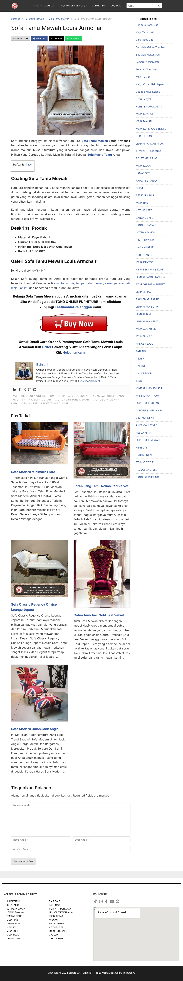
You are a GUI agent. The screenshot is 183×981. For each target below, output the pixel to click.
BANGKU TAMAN (146, 225)
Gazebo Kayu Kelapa (148, 91)
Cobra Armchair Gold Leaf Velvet (98, 615)
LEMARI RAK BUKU (147, 306)
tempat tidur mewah (89, 283)
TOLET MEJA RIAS (146, 158)
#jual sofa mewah (106, 399)
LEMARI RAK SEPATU (148, 321)
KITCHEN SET (144, 210)
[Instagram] (29, 389)
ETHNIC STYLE (145, 462)
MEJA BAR (142, 202)
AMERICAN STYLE (146, 425)
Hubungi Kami (74, 352)
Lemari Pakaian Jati (147, 61)
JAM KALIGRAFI (145, 247)
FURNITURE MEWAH (148, 440)
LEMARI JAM (143, 314)
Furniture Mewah (34, 18)
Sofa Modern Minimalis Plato (33, 472)
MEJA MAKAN (144, 121)
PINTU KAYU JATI (146, 239)
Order (46, 347)
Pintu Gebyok (144, 98)
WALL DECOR (144, 373)
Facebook (40, 38)
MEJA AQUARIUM (146, 328)
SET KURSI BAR (145, 195)
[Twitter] (24, 389)
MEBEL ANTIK (144, 447)
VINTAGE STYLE (145, 417)
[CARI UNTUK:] (144, 5)
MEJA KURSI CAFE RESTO (151, 128)
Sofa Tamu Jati (144, 39)
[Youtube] (112, 901)
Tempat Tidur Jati (146, 69)
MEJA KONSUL (145, 113)
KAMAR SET (143, 173)
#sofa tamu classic (55, 403)
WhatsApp (74, 38)
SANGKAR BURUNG (147, 477)
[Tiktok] (95, 901)
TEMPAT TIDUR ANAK (148, 150)
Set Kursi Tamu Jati (147, 24)
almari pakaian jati (117, 283)
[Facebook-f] (106, 901)
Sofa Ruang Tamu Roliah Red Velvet (100, 486)
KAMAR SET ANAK (146, 180)
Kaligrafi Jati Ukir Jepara (150, 84)
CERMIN (140, 188)
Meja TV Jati (143, 76)
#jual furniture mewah (72, 399)
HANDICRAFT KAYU (147, 395)
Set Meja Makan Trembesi (151, 47)
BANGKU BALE (144, 217)
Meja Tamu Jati (145, 32)
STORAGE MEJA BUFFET (150, 284)
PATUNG (141, 351)
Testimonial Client (90, 380)
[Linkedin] (14, 389)
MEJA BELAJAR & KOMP (150, 269)
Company (50, 5)
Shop (36, 5)
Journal (116, 5)
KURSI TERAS (144, 136)
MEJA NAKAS (144, 165)
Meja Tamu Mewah (58, 18)
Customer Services (73, 5)
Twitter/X (57, 38)
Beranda (15, 18)
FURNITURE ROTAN (147, 402)
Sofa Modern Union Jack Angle (35, 729)
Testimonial (98, 5)
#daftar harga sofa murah (69, 395)
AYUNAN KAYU (144, 336)
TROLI (139, 380)
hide (29, 164)
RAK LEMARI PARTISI (148, 299)
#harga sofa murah (36, 399)
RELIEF (140, 358)
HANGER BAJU (144, 343)
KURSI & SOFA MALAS (149, 106)
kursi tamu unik (64, 283)
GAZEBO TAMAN (145, 232)
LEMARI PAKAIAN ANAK (150, 143)
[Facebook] (19, 389)
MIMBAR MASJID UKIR (149, 388)
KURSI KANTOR (145, 254)
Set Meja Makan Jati (148, 54)
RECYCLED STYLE (146, 469)
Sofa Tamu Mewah (95, 141)
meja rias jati (19, 288)
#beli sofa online (33, 395)
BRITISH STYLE (145, 454)
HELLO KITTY (144, 432)
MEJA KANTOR (145, 262)
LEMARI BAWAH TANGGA (150, 277)
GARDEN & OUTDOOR (149, 410)
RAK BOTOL (143, 365)
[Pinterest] (34, 389)
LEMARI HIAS (143, 291)
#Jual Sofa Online (24, 403)
